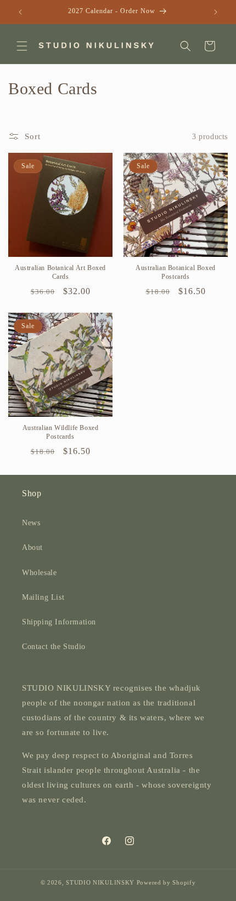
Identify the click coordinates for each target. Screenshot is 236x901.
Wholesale (39, 573)
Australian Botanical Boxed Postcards (176, 272)
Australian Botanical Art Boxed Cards (60, 272)
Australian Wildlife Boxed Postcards (61, 432)
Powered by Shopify (166, 882)
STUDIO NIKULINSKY (100, 882)
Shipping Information (59, 622)
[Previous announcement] (20, 12)
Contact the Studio (54, 646)
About (32, 547)
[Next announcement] (216, 12)
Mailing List (43, 597)
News (31, 523)
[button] (22, 46)
